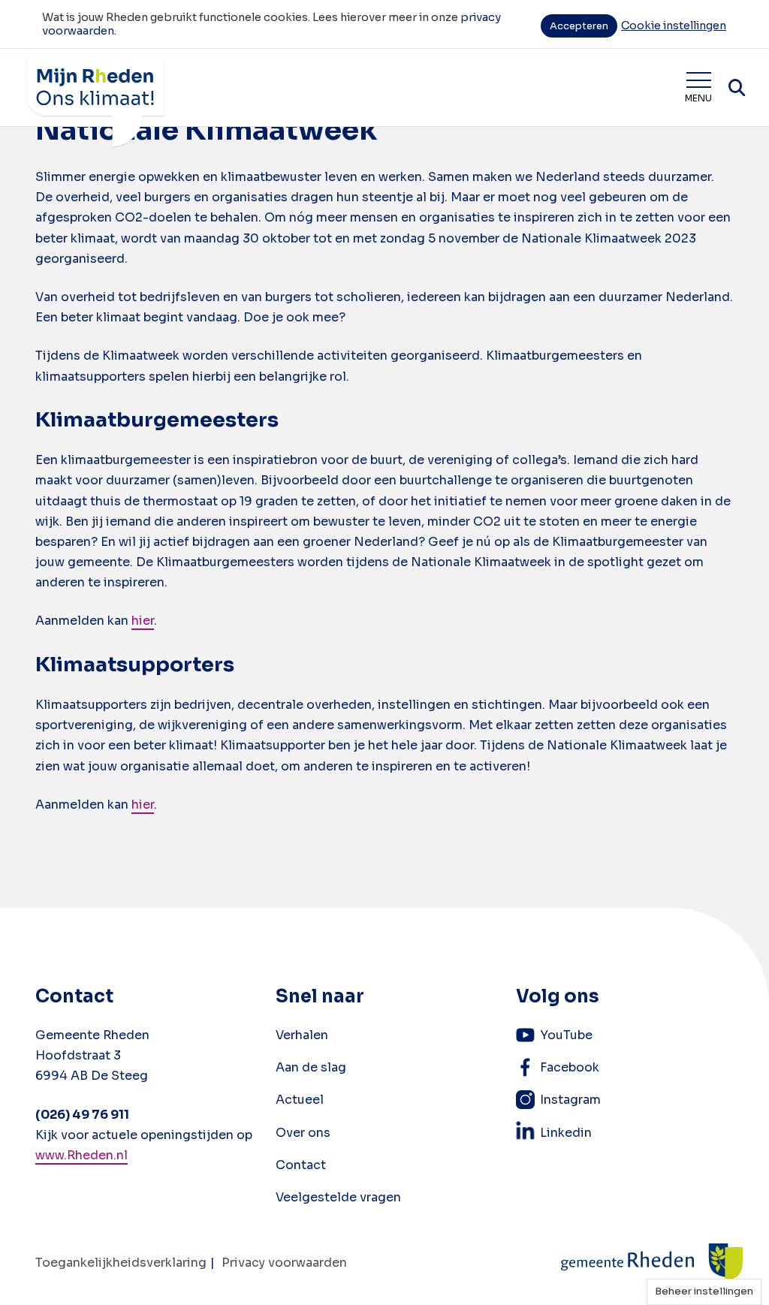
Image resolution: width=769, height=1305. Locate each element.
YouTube (566, 1035)
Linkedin (566, 1133)
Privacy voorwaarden (284, 1262)
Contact (301, 1165)
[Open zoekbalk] (736, 88)
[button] (704, 1292)
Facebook (569, 1067)
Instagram (570, 1100)
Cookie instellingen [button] (673, 25)
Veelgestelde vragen (338, 1197)
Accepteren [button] (579, 26)
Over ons (303, 1133)
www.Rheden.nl (81, 1155)
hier (142, 620)
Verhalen (302, 1035)
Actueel (300, 1100)
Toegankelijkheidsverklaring (121, 1262)
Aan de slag (311, 1067)
